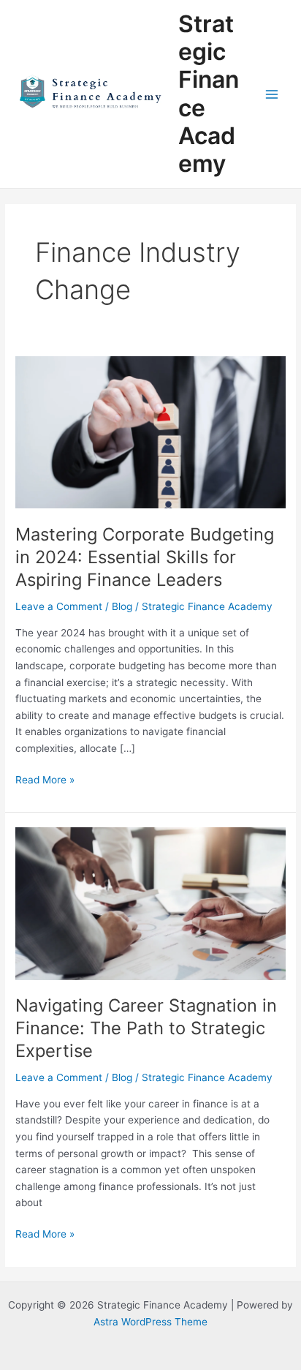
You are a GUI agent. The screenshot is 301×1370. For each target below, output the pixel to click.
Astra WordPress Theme (150, 1322)
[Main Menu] (272, 94)
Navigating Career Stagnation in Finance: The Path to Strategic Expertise (146, 1028)
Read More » (45, 779)
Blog (122, 606)
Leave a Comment (58, 606)
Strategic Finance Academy (208, 94)
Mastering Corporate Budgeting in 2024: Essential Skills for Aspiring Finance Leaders (144, 557)
